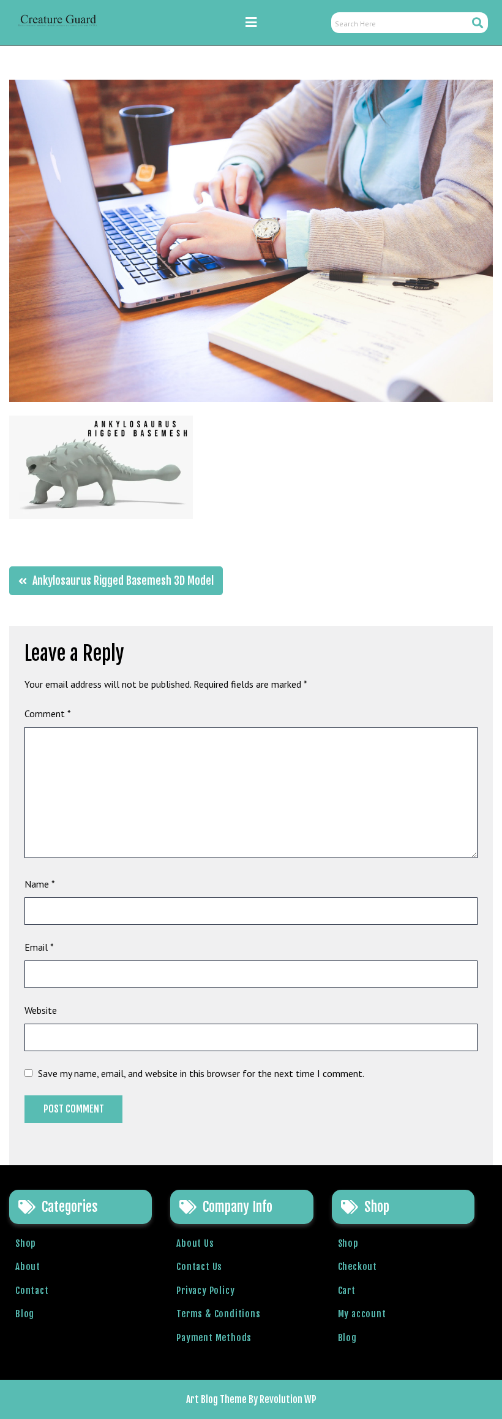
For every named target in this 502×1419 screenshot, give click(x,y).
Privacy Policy (205, 1290)
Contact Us (199, 1267)
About (27, 1267)
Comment (47, 713)
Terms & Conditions (218, 1314)
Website (40, 1010)
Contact (32, 1290)
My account (362, 1314)
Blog (24, 1314)
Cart (347, 1290)
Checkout (357, 1267)
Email (39, 947)
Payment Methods (214, 1338)
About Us (195, 1243)
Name (39, 884)
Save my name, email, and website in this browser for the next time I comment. (201, 1073)
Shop (25, 1243)
